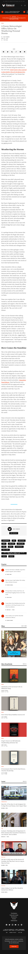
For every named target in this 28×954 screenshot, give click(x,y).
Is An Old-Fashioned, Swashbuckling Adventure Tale (10, 741)
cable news (11, 543)
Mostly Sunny (5, 549)
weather (11, 556)
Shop (3, 626)
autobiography (6, 540)
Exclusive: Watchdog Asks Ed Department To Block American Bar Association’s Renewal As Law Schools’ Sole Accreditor (13, 832)
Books (4, 543)
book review (21, 540)
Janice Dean (20, 543)
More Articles (14, 533)
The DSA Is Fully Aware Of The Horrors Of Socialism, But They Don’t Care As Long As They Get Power (12, 861)
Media (4, 546)
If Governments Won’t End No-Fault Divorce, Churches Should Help (13, 769)
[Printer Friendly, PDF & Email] (24, 52)
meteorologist (19, 546)
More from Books (6, 664)
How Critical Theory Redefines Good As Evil (13, 714)
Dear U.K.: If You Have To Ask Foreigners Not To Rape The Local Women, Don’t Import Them (14, 805)
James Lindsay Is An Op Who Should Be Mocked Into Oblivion (12, 889)
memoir (10, 546)
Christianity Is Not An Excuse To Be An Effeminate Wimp (11, 687)
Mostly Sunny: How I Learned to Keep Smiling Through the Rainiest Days (14, 553)
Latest (3, 781)
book (14, 540)
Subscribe (14, 946)
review (4, 556)
